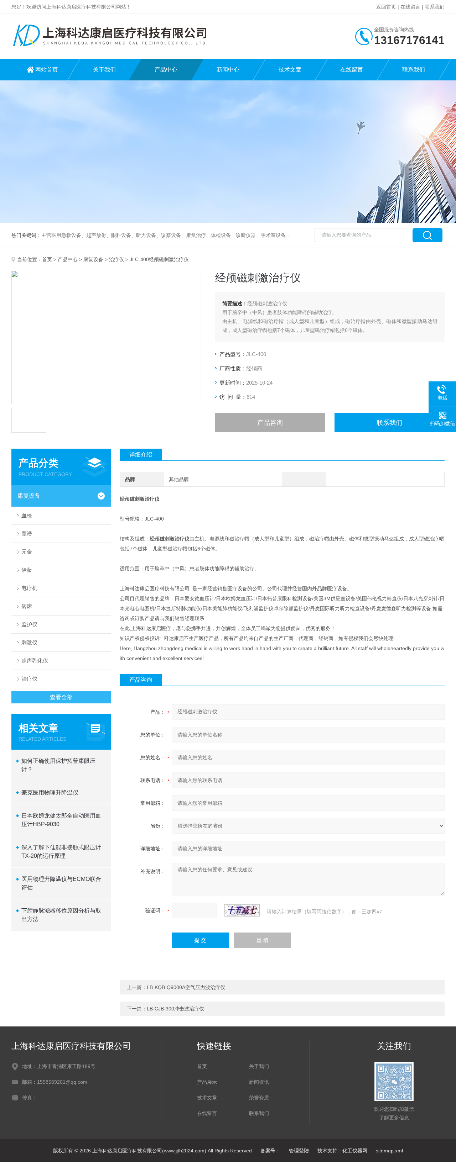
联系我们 (435, 7)
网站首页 (46, 70)
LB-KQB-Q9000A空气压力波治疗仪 (186, 987)
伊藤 (26, 570)
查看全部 (61, 697)
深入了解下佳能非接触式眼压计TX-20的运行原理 (61, 851)
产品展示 (207, 1082)
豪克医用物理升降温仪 (49, 792)
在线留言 (410, 7)
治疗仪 (116, 259)
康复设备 (93, 259)
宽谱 (26, 533)
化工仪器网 (354, 1150)
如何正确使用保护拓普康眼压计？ (58, 765)
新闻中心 (228, 70)
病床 (26, 606)
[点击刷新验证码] (242, 910)
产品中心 (166, 70)
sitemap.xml (389, 1150)
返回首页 (386, 7)
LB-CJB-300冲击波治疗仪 (175, 1009)
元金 (26, 552)
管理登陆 (299, 1150)
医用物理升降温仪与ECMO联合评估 (61, 883)
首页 (47, 259)
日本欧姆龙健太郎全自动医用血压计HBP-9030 (61, 820)
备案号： (270, 1150)
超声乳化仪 (34, 660)
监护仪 (29, 624)
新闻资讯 (259, 1082)
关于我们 (104, 70)
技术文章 (290, 70)
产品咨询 (270, 422)
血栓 (26, 515)
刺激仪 (29, 642)
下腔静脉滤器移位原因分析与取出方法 (61, 915)
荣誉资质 (259, 1097)
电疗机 (29, 588)
